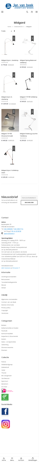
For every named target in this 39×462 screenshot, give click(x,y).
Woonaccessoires (7, 347)
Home (9, 26)
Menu (12, 460)
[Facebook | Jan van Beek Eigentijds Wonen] (5, 416)
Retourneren (5, 279)
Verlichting (4, 345)
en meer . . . (5, 387)
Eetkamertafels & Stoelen (9, 328)
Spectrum (4, 381)
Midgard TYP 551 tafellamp (28, 97)
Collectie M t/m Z (19, 26)
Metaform (4, 384)
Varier (3, 370)
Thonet (3, 373)
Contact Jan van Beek (8, 302)
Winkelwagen (32, 460)
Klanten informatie (7, 305)
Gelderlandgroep (6, 365)
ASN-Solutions (6, 268)
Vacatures (4, 313)
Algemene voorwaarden (9, 299)
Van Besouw (5, 378)
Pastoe (3, 362)
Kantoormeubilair (7, 334)
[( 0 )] (32, 12)
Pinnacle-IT (16, 268)
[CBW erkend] (5, 400)
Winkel (3, 288)
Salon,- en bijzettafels (8, 342)
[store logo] (19, 6)
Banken (3, 325)
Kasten (3, 339)
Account (21, 460)
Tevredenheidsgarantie (9, 282)
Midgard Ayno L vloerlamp (9, 60)
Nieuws (3, 285)
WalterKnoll (5, 367)
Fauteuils (4, 331)
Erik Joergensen (6, 376)
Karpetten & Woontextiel (9, 336)
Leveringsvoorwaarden (8, 277)
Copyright (4, 310)
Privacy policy (5, 308)
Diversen (4, 350)
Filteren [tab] (2, 233)
